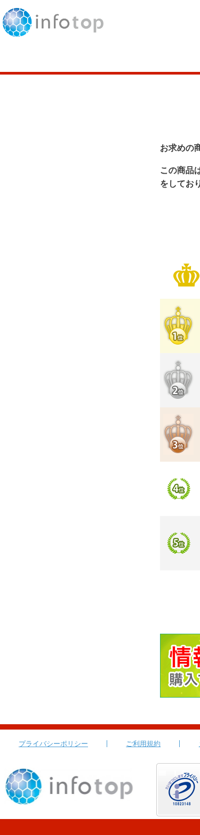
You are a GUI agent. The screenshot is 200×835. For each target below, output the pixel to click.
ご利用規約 (143, 744)
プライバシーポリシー (53, 744)
